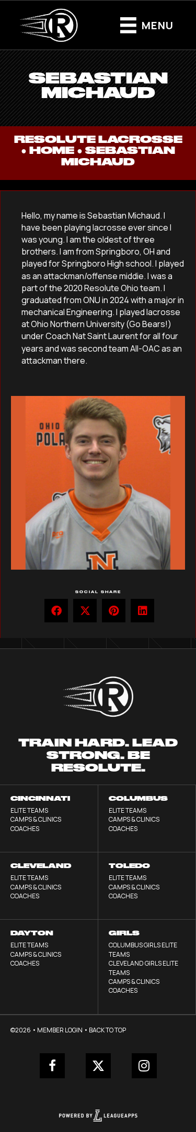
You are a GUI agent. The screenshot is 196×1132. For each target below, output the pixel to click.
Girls (124, 933)
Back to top (107, 1030)
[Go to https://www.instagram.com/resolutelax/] (144, 1065)
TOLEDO (129, 866)
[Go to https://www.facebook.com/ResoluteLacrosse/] (52, 1065)
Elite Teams (29, 810)
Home (51, 150)
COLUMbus (138, 798)
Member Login (60, 1030)
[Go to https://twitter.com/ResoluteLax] (98, 1065)
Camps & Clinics (35, 819)
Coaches (24, 828)
